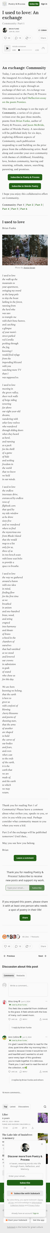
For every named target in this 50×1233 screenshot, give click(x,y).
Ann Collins (13, 1037)
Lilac (5, 1114)
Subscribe (34, 4)
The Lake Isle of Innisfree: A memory (17, 1136)
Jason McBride (35, 125)
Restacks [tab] (21, 975)
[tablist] (14, 975)
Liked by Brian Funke (19, 1005)
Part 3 (38, 205)
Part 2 (29, 205)
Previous (11, 956)
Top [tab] (5, 1106)
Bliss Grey (13, 1001)
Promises (21, 102)
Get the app (38, 1220)
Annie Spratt (29, 267)
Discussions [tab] (23, 1106)
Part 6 (23, 209)
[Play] (7, 48)
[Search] (45, 1106)
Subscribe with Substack (27, 1193)
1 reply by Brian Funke (22, 1027)
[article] (25, 1121)
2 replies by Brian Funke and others (27, 1080)
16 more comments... (11, 1092)
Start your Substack (17, 1220)
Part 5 (14, 209)
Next (40, 956)
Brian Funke (14, 29)
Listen (44, 30)
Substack (11, 1227)
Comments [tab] (9, 975)
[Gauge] (43, 48)
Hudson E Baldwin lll (21, 1124)
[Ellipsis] (46, 1001)
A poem (6, 1118)
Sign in (44, 4)
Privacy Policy (33, 1205)
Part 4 (5, 209)
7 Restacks (34, 936)
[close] (42, 1144)
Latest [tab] (13, 1106)
